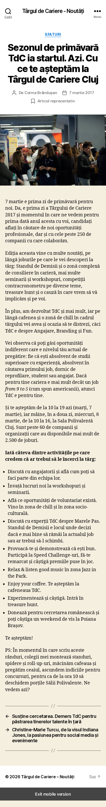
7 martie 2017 (81, 92)
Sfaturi (53, 34)
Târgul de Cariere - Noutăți (53, 11)
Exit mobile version (53, 794)
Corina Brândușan (40, 92)
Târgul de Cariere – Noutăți (47, 776)
